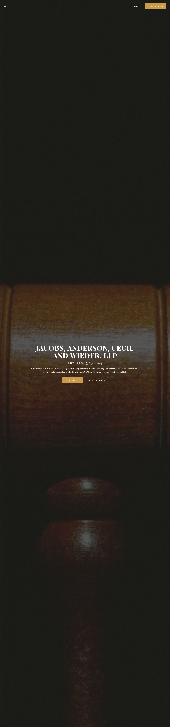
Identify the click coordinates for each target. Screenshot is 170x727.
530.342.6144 (94, 363)
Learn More (97, 380)
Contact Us (155, 6)
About (137, 6)
